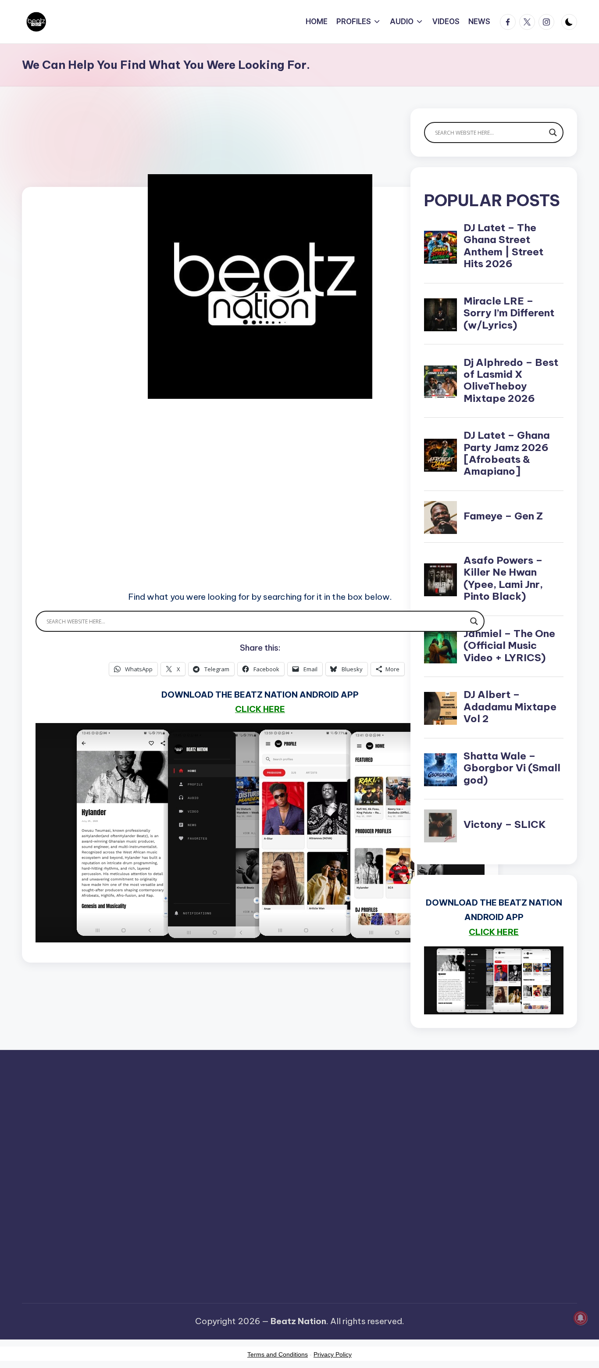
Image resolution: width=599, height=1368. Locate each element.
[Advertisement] (260, 507)
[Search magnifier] (474, 621)
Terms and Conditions (277, 1354)
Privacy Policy (333, 1354)
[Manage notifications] (581, 1318)
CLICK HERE (260, 709)
